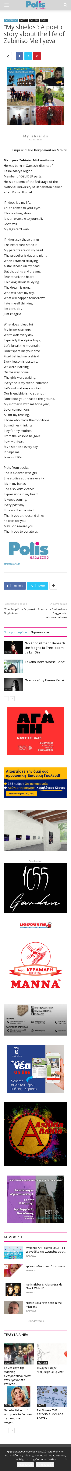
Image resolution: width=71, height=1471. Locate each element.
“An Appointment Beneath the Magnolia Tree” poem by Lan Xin (45, 647)
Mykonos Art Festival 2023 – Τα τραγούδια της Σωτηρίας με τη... (46, 1249)
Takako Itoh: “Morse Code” (45, 662)
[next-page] (12, 698)
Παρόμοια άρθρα (15, 632)
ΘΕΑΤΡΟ (9, 1362)
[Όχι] (66, 1459)
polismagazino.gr (12, 563)
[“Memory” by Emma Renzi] (13, 684)
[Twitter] (28, 56)
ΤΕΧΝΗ (44, 20)
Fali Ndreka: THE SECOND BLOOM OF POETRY (50, 1414)
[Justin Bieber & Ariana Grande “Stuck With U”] (13, 1289)
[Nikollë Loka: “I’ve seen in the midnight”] (13, 1307)
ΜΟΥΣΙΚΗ (42, 1362)
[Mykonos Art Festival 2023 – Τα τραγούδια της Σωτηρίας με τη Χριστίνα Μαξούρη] (13, 1252)
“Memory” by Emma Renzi (44, 680)
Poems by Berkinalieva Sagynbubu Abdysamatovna (52, 613)
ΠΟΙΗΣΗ (34, 20)
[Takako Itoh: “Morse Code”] (13, 666)
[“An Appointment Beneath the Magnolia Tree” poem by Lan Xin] (13, 647)
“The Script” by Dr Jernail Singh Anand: (19, 611)
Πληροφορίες (45, 1464)
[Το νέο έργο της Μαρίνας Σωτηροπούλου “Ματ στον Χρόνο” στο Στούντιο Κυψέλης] (19, 1353)
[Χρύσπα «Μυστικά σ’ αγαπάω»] (13, 1270)
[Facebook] (19, 56)
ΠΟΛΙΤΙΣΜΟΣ (11, 20)
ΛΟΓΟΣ (23, 20)
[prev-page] (6, 698)
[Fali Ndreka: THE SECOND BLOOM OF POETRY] (52, 1396)
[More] (53, 586)
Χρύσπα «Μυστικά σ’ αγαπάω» (45, 1266)
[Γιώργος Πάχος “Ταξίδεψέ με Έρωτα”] (52, 1353)
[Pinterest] (37, 56)
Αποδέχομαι (25, 1464)
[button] (6, 5)
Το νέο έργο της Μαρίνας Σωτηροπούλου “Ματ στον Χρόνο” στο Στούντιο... (17, 1376)
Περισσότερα (40, 632)
